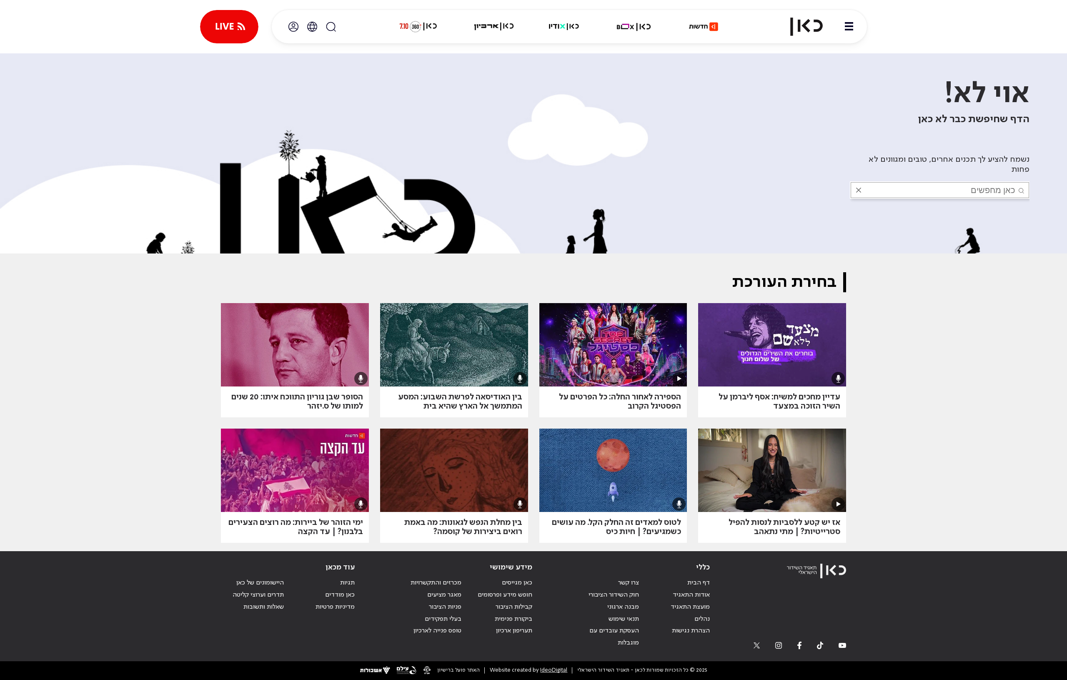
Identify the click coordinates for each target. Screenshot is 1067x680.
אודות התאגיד (691, 595)
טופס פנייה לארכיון (437, 630)
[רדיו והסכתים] (564, 27)
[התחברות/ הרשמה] (293, 26)
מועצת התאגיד (690, 607)
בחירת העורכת (784, 282)
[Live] (229, 26)
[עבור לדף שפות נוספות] (312, 26)
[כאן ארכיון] (493, 27)
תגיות (347, 583)
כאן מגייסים (517, 583)
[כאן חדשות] (703, 27)
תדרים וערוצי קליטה (258, 595)
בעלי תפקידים (443, 619)
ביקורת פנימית (513, 619)
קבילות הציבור (514, 607)
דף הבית (698, 583)
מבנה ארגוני (623, 607)
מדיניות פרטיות (335, 607)
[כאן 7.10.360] (418, 27)
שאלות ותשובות (263, 607)
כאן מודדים (340, 595)
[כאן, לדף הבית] (799, 27)
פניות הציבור (445, 607)
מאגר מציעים (444, 595)
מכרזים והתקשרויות (436, 583)
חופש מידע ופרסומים (505, 595)
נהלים (702, 619)
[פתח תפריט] (849, 26)
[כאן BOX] (633, 27)
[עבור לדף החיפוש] (331, 26)
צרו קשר (628, 583)
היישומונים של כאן (260, 583)
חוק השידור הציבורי (614, 595)
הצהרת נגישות (691, 630)
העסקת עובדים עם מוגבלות (614, 636)
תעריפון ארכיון (514, 630)
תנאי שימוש (624, 619)
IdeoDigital (553, 670)
